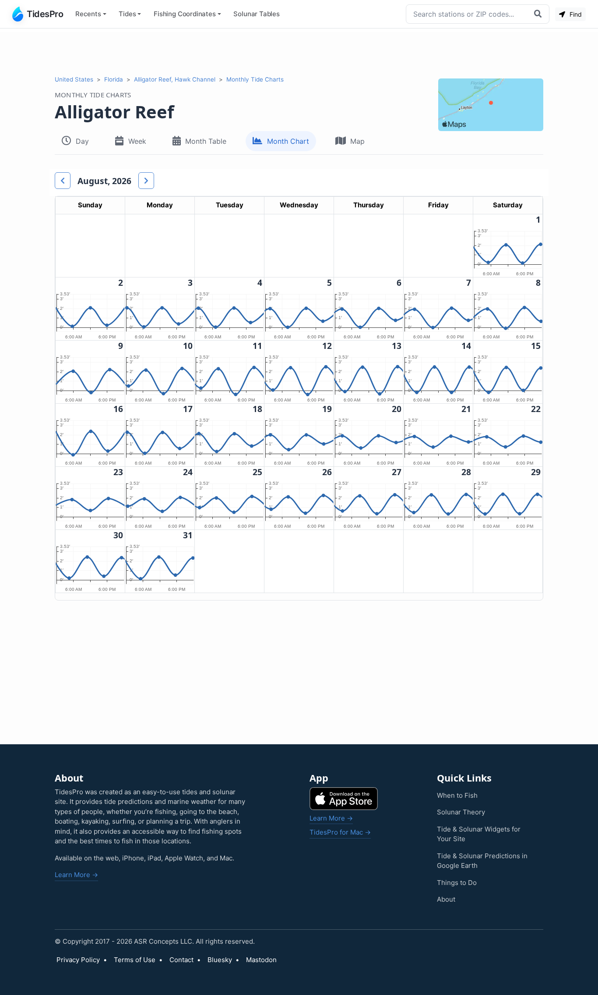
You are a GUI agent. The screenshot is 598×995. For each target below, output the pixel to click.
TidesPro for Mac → (340, 832)
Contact (181, 960)
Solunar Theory (461, 812)
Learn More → (76, 875)
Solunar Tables (256, 14)
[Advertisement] (299, 51)
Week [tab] (137, 141)
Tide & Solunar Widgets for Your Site (479, 834)
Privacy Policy (78, 960)
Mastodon (261, 960)
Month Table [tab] (205, 141)
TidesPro (45, 14)
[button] (62, 180)
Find (575, 14)
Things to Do (457, 882)
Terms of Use (134, 960)
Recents (88, 14)
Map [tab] (357, 141)
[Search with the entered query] (539, 14)
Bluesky (220, 960)
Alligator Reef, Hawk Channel (174, 79)
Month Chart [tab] (288, 141)
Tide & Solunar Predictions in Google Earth (482, 861)
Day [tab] (82, 141)
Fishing (185, 14)
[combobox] (467, 14)
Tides (127, 14)
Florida (113, 79)
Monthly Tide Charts (255, 79)
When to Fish (457, 795)
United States (74, 79)
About (446, 899)
